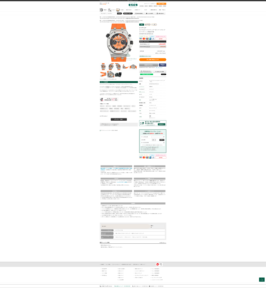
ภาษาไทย (141, 6)
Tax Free (147, 46)
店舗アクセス (104, 270)
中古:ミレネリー (128, 237)
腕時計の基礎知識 (155, 275)
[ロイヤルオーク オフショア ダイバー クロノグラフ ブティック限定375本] (103, 66)
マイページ (147, 3)
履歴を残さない (163, 242)
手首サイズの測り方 (139, 277)
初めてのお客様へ (121, 268)
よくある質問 (120, 279)
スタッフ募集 (108, 264)
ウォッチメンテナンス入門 (157, 277)
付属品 (140, 116)
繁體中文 (150, 6)
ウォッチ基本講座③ (155, 273)
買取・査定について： (138, 286)
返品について (120, 275)
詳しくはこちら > (159, 67)
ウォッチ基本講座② (155, 270)
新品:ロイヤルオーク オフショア (138, 233)
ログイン (111, 125)
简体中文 (155, 6)
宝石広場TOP (104, 268)
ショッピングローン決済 (122, 182)
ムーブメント (141, 86)
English (160, 6)
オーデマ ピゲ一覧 (119, 230)
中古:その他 (145, 237)
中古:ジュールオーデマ (137, 237)
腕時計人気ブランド (139, 268)
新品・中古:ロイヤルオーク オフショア (123, 233)
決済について (120, 270)
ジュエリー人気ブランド (139, 270)
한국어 (146, 6)
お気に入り (154, 3)
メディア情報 (104, 273)
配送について (120, 273)
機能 (140, 99)
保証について (120, 277)
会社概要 (102, 264)
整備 (140, 110)
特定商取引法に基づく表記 (126, 264)
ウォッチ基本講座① (155, 268)
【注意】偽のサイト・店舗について (139, 264)
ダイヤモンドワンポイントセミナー (141, 275)
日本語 (164, 6)
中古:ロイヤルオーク (119, 237)
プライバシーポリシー (116, 264)
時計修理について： (154, 286)
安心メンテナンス (138, 273)
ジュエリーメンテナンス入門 (157, 279)
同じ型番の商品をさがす (153, 59)
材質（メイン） (142, 91)
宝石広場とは (104, 275)
